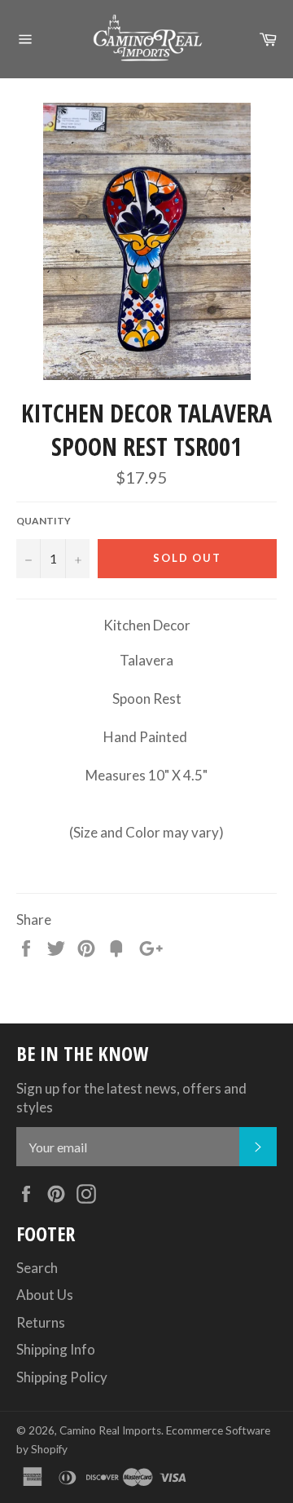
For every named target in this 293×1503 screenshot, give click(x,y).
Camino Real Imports (110, 1430)
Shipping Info (55, 1349)
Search (37, 1267)
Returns (40, 1322)
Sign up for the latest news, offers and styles (131, 1098)
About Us (44, 1294)
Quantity (43, 521)
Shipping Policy (61, 1377)
